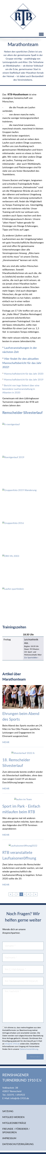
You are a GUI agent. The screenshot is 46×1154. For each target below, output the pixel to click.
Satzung (7, 1111)
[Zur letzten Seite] (35, 894)
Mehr (6, 742)
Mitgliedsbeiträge (14, 1123)
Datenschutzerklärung (29, 1049)
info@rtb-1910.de (12, 1044)
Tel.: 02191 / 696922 (13, 1095)
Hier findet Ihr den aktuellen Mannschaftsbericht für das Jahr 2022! (21, 363)
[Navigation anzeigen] (23, 34)
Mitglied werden (13, 1117)
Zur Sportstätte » (31, 658)
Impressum (9, 1138)
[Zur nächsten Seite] (32, 894)
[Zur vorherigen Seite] (14, 894)
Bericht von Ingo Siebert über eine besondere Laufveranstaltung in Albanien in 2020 (20, 389)
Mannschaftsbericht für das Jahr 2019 (23, 380)
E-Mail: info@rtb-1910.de (15, 1098)
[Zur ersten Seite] (10, 894)
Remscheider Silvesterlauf (22, 413)
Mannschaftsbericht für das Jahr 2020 (23, 374)
